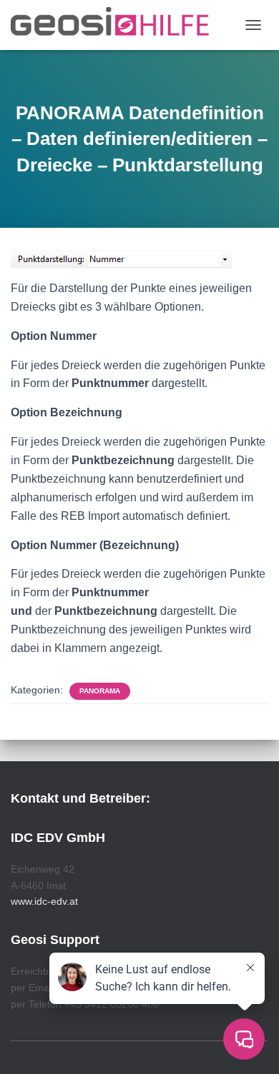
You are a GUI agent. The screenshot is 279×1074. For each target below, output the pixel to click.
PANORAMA (99, 691)
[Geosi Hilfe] (115, 25)
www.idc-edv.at (44, 901)
